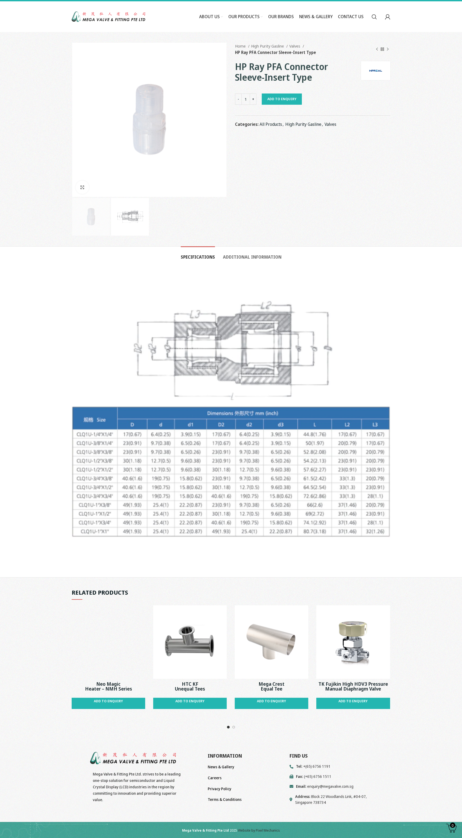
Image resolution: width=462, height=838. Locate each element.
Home (241, 46)
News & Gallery (221, 766)
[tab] (198, 254)
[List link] (340, 786)
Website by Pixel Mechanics (259, 830)
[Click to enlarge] (82, 187)
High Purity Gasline (268, 46)
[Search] (374, 16)
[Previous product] (377, 49)
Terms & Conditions (225, 799)
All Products (271, 124)
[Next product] (387, 49)
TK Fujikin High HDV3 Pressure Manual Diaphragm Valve (353, 686)
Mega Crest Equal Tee (271, 686)
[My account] (387, 16)
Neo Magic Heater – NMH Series (108, 686)
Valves (295, 46)
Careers (215, 777)
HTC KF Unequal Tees (190, 686)
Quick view (141, 614)
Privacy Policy (219, 788)
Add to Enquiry (282, 98)
